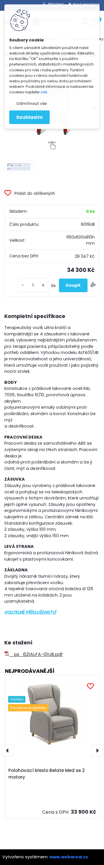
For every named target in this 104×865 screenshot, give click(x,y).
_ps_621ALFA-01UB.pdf (36, 654)
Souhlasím (29, 117)
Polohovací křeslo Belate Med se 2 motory (46, 773)
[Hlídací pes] (93, 285)
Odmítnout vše (31, 103)
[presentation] (7, 750)
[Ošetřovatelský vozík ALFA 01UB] (18, 167)
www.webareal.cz (68, 857)
